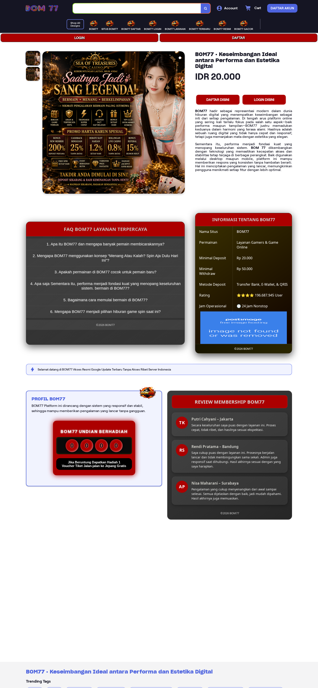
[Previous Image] (45, 123)
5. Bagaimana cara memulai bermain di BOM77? (105, 300)
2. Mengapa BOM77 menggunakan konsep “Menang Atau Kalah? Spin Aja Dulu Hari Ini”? (105, 258)
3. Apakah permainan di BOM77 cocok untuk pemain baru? (105, 272)
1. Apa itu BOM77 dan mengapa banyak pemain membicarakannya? (105, 244)
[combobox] (137, 8)
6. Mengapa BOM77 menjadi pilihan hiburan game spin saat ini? (105, 311)
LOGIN (79, 38)
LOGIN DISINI (264, 100)
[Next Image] (181, 123)
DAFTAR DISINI (217, 100)
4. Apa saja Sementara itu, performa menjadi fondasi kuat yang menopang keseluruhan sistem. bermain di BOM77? (105, 286)
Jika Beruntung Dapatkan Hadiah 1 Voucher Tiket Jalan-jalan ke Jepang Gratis (94, 464)
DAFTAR (238, 38)
